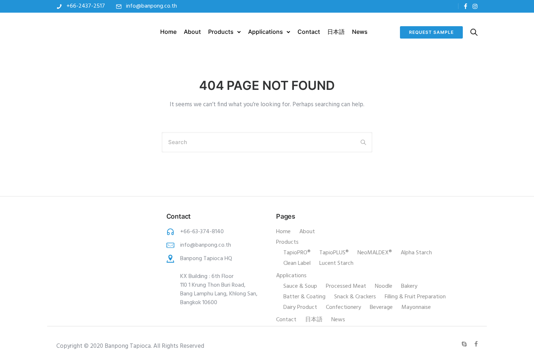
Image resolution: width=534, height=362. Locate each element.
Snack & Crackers (355, 297)
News (360, 31)
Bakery (409, 286)
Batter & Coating (304, 297)
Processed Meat (346, 286)
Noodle (383, 286)
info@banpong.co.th (151, 6)
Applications (265, 31)
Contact (309, 31)
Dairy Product (300, 307)
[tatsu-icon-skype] (465, 344)
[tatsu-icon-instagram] (475, 6)
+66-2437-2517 (85, 6)
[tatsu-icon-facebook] (465, 6)
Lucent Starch (336, 263)
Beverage (381, 307)
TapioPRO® (297, 253)
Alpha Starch (416, 253)
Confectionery (343, 307)
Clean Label (297, 263)
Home (168, 31)
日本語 (336, 31)
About (192, 31)
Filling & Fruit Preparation (415, 297)
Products (221, 31)
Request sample (431, 32)
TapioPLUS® (334, 253)
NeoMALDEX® (374, 253)
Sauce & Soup (300, 286)
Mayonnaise (416, 307)
